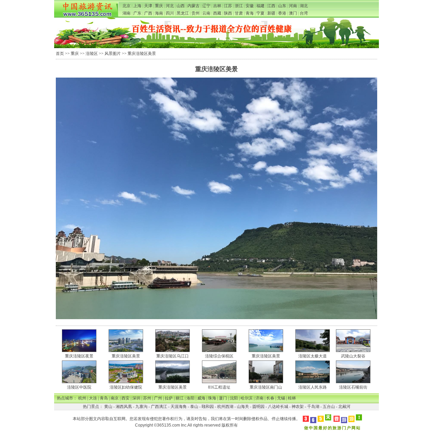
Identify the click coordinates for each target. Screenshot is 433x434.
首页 (60, 53)
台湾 (304, 13)
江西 (271, 5)
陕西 (228, 13)
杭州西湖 (225, 406)
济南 (259, 398)
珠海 (212, 398)
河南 (293, 5)
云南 (206, 13)
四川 (170, 13)
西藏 (217, 13)
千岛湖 (313, 406)
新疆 (271, 13)
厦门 (223, 398)
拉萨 (169, 398)
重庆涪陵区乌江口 (172, 356)
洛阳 (190, 398)
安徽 (250, 5)
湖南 (126, 13)
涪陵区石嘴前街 (353, 387)
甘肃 (239, 13)
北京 (126, 5)
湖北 (304, 5)
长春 (270, 398)
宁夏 (260, 13)
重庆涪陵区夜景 (79, 356)
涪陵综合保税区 (219, 356)
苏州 (147, 398)
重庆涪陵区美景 (126, 356)
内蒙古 (193, 5)
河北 (170, 5)
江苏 (228, 5)
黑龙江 (183, 13)
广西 (148, 13)
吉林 (217, 5)
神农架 (298, 406)
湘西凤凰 (124, 406)
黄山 (108, 406)
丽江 (180, 398)
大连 (93, 398)
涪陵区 (92, 53)
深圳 (136, 398)
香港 (282, 13)
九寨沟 (141, 406)
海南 (159, 13)
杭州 (82, 398)
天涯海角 (178, 406)
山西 (181, 5)
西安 (125, 398)
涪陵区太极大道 (312, 356)
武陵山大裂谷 (353, 356)
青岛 (104, 398)
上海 (137, 5)
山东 (282, 5)
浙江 (239, 5)
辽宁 (206, 5)
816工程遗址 (219, 387)
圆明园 (258, 406)
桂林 (292, 398)
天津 (148, 5)
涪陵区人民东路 (312, 387)
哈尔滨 (247, 398)
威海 (201, 398)
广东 (137, 13)
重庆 (159, 5)
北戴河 (344, 406)
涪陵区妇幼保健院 (126, 387)
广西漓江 (159, 406)
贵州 (195, 13)
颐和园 (208, 406)
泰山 (194, 406)
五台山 (329, 406)
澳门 (293, 13)
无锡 (281, 398)
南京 (115, 398)
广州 (158, 398)
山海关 (243, 406)
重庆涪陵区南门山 (266, 387)
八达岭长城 (278, 406)
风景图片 (113, 53)
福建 (260, 5)
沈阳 (234, 398)
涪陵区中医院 (79, 387)
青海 (250, 13)
